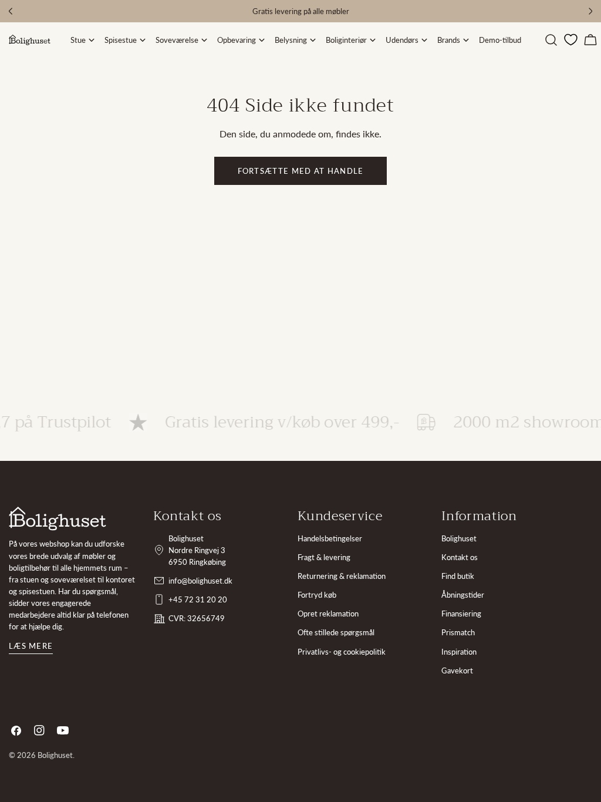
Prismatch (458, 632)
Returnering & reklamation (342, 576)
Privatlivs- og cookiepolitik (342, 651)
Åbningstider (462, 594)
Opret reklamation (328, 613)
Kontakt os (459, 557)
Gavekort (457, 670)
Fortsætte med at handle (301, 171)
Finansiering (461, 613)
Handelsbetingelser (330, 538)
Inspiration (459, 651)
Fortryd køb (317, 594)
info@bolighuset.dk (200, 580)
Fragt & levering (324, 557)
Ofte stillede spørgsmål (336, 632)
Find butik (457, 576)
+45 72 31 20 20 (197, 599)
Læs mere (31, 646)
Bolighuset (459, 538)
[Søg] (551, 40)
